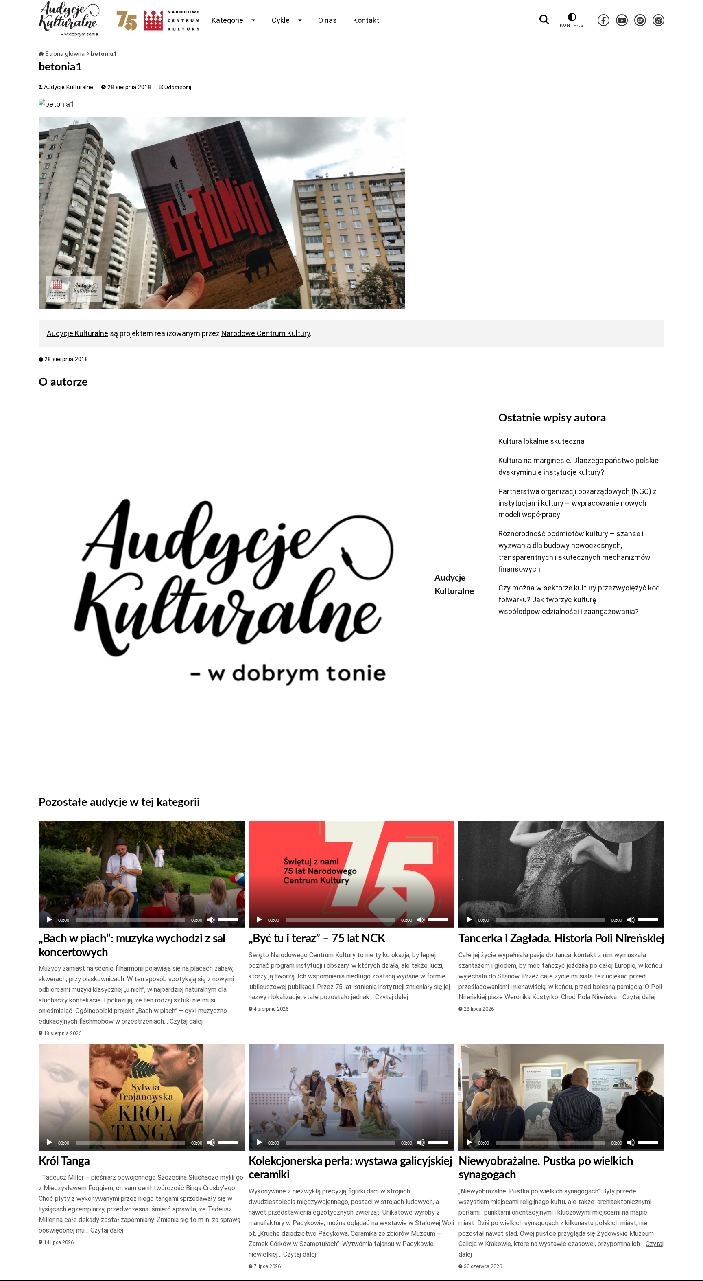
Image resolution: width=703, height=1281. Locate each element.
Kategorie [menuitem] (227, 20)
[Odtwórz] (49, 920)
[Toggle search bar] (544, 20)
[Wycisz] (211, 920)
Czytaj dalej (186, 1021)
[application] (142, 920)
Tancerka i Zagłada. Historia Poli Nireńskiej (561, 938)
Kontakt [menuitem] (366, 20)
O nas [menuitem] (327, 20)
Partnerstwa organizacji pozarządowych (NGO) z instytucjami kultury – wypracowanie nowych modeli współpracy (577, 503)
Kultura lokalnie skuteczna (541, 441)
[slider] (229, 919)
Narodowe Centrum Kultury (265, 333)
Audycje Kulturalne (67, 87)
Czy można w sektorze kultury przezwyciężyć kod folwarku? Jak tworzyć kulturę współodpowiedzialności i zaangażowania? (579, 599)
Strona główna (65, 53)
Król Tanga (64, 1161)
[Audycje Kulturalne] (231, 592)
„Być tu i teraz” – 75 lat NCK (317, 938)
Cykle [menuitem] (281, 20)
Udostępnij (177, 87)
